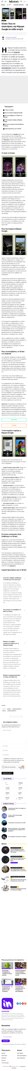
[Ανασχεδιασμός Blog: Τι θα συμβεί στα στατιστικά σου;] (4, 809)
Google (16, 134)
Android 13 (12, 565)
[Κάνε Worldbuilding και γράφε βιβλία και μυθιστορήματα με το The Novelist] (5, 850)
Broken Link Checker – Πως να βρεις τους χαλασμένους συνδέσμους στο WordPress (16, 830)
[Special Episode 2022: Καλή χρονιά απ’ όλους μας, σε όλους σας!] (5, 879)
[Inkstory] (14, 1)
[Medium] (8, 793)
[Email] (12, 33)
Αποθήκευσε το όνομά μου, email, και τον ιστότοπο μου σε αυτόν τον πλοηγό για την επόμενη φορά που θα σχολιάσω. (14, 760)
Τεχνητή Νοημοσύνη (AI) (16, 856)
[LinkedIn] (20, 788)
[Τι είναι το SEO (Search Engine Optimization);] (4, 816)
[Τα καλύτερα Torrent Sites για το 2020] (4, 823)
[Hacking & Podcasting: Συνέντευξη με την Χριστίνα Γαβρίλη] (5, 888)
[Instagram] (20, 783)
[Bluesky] (8, 798)
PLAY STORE (14, 419)
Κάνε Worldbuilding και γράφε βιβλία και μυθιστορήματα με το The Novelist (17, 851)
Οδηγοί (8, 968)
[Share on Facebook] (5, 33)
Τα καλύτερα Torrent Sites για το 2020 (16, 822)
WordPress (5, 984)
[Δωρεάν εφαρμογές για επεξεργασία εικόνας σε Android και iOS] (20, 965)
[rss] (20, 798)
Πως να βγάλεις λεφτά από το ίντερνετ (17, 836)
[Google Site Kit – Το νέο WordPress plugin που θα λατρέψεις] (7, 981)
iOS (21, 968)
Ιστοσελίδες (18, 984)
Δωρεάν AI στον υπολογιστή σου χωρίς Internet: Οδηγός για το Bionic (18, 859)
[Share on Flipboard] (10, 33)
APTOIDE (14, 425)
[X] (8, 783)
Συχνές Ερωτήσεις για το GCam (13, 128)
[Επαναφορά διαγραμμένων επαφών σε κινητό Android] (7, 965)
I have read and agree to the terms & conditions (14, 1044)
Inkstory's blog (14, 876)
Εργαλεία (10, 984)
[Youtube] (8, 788)
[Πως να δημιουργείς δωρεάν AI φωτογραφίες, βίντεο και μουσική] (5, 869)
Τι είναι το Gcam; (9, 110)
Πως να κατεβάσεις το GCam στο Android (12, 116)
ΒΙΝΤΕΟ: (4, 844)
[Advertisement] (14, 89)
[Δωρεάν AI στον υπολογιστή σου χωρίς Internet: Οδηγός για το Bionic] (5, 859)
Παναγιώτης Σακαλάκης (11, 37)
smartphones (6, 68)
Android (4, 20)
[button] (3, 2)
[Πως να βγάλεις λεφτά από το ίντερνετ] (4, 836)
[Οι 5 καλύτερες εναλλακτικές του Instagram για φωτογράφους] (20, 981)
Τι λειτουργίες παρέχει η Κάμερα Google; (12, 120)
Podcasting (21, 876)
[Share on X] (7, 33)
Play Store (6, 139)
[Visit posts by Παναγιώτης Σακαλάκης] (3, 38)
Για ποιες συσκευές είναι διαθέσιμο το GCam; (13, 125)
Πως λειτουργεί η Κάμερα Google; (14, 112)
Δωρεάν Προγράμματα (15, 847)
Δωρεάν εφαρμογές (11, 710)
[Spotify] (20, 793)
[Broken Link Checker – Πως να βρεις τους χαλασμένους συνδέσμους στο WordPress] (4, 829)
